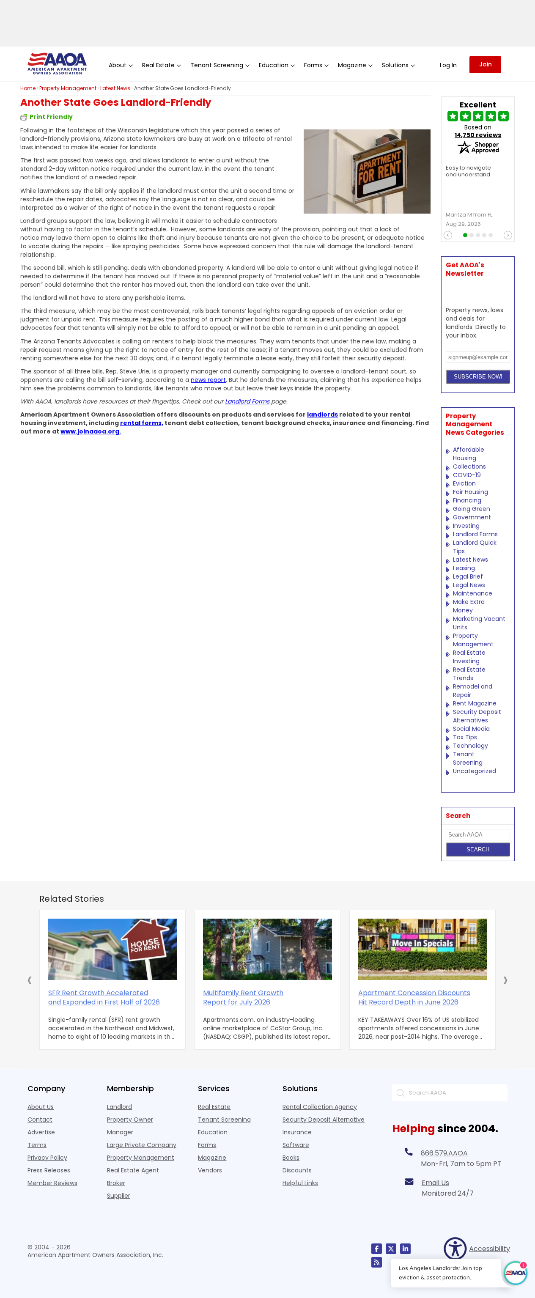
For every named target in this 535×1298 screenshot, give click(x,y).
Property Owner (130, 1119)
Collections (469, 466)
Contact (39, 1119)
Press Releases (48, 1170)
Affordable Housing (468, 453)
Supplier (118, 1195)
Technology (470, 745)
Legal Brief (468, 576)
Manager (120, 1132)
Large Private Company (141, 1145)
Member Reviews (52, 1183)
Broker (116, 1183)
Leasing (464, 568)
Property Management (473, 639)
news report (208, 380)
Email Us (435, 1183)
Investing (466, 525)
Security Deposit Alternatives (477, 716)
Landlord (119, 1107)
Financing (467, 500)
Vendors (210, 1170)
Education (213, 1132)
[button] (30, 979)
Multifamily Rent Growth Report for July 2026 (243, 997)
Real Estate (214, 1107)
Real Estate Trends (469, 673)
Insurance (297, 1132)
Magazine (212, 1157)
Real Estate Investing (469, 656)
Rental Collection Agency (320, 1107)
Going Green (471, 509)
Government (472, 517)
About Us (40, 1107)
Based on (478, 131)
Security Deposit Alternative (324, 1119)
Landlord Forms (247, 401)
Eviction (464, 483)
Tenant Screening (468, 758)
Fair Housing (470, 492)
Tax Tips (465, 737)
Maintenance (472, 593)
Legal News (469, 585)
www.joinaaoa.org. (90, 431)
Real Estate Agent (133, 1170)
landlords (322, 414)
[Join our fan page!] (376, 1248)
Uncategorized (474, 771)
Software (296, 1145)
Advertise (41, 1132)
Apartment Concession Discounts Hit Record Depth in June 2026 (414, 997)
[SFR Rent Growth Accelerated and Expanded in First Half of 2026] (112, 949)
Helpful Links (300, 1183)
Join (485, 64)
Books (291, 1157)
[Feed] (376, 1262)
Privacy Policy (47, 1157)
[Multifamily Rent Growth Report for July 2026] (267, 949)
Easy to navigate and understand (468, 172)
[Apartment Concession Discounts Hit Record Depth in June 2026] (422, 949)
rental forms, (141, 423)
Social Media (471, 728)
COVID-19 (467, 475)
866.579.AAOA (444, 1153)
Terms (37, 1145)
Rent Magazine (475, 703)
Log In (448, 65)
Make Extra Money (469, 606)
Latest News (470, 559)
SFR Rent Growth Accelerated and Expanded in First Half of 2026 (104, 997)
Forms (207, 1145)
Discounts (297, 1170)
